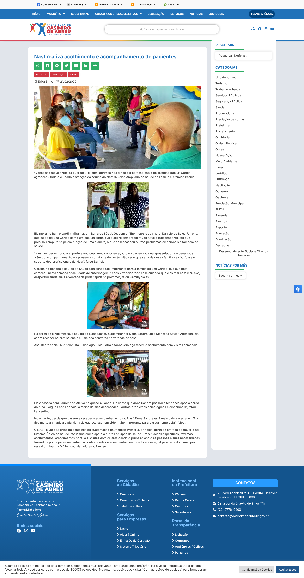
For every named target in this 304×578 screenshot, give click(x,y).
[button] (38, 66)
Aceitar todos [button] (287, 569)
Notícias (196, 14)
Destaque (41, 74)
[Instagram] (266, 28)
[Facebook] (259, 28)
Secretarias (80, 14)
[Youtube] (272, 28)
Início (36, 14)
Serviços (177, 14)
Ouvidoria (216, 14)
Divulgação (58, 74)
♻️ (171, 4)
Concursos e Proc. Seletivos (116, 14)
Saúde (73, 74)
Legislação (156, 14)
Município (54, 14)
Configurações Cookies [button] (257, 569)
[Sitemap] (253, 28)
